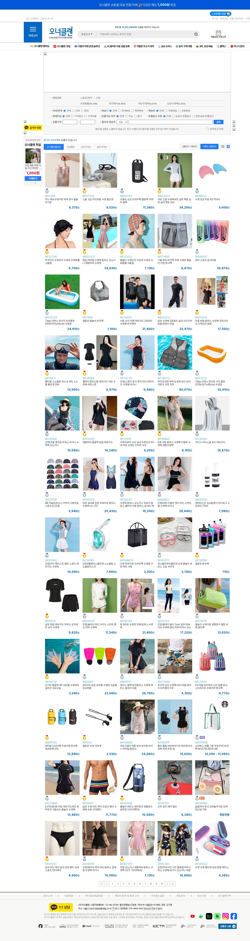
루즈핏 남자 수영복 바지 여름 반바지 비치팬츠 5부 (174, 687)
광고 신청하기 (32, 18)
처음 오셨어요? (236, 18)
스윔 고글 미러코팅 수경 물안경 (98, 199)
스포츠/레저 (86, 97)
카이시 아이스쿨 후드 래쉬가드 (210, 442)
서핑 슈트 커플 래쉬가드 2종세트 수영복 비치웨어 (136, 322)
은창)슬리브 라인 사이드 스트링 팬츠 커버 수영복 (99, 626)
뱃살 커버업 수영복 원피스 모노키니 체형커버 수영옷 (99, 261)
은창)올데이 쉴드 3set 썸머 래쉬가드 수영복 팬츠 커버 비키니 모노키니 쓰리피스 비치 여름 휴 (174, 627)
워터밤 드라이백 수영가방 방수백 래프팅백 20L (61, 747)
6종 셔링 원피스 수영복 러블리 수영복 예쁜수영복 (174, 444)
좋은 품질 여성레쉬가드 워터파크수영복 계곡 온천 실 (175, 747)
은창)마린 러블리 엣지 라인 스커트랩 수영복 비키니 (174, 504)
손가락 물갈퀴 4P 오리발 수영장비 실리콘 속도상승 (62, 687)
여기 (159, 129)
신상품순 (71, 147)
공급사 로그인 (47, 18)
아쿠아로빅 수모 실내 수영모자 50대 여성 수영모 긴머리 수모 (137, 444)
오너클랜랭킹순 (54, 147)
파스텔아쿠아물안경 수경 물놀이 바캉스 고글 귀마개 (175, 565)
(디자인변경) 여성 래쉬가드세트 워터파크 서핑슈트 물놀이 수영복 (62, 808)
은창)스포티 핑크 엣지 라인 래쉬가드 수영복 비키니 (137, 383)
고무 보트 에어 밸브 (167, 806)
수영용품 (88, 103)
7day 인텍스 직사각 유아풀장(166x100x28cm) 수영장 (59, 322)
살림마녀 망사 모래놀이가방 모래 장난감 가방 (211, 808)
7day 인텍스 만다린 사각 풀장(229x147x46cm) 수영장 (210, 383)
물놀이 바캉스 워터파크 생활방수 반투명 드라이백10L (136, 808)
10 (162, 883)
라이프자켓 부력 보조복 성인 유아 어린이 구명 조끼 (174, 383)
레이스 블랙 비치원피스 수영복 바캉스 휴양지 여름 (136, 687)
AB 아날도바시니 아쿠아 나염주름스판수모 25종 (62, 504)
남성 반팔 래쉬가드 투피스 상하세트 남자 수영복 (61, 626)
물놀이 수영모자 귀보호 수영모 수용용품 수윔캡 (136, 261)
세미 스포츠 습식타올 (205, 260)
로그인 (215, 18)
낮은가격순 (86, 147)
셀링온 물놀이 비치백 (93, 320)
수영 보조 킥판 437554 (207, 199)
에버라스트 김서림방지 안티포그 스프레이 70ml (212, 504)
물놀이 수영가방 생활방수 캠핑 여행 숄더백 (211, 626)
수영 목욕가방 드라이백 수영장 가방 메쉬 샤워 (136, 565)
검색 (219, 122)
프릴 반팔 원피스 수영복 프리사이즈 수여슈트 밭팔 (211, 322)
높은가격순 (102, 147)
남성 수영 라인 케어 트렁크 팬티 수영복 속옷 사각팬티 (100, 808)
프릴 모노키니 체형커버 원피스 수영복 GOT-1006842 (136, 869)
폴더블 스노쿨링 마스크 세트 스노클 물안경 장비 (61, 383)
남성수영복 (176, 103)
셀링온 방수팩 (202, 563)
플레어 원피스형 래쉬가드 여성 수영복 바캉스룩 (99, 383)
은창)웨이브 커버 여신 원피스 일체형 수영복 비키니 (99, 869)
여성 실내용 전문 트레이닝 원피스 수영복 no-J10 (99, 504)
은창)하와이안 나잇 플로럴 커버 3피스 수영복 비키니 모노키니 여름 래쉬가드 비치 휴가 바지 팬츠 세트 (174, 870)
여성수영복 (147, 103)
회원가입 (224, 18)
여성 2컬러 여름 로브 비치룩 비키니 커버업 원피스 (136, 747)
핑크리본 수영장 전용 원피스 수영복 (136, 626)
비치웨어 (117, 103)
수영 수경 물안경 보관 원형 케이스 (212, 867)
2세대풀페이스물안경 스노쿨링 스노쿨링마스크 (99, 565)
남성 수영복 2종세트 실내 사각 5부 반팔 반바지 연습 (175, 322)
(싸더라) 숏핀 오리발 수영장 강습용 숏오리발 (100, 687)
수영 (98, 97)
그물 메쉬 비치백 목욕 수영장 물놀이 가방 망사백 (174, 261)
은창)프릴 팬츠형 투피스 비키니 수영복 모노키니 (62, 444)
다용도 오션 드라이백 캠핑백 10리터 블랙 (137, 201)
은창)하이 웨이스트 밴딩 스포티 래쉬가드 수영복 (62, 565)
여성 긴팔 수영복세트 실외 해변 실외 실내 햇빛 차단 (174, 201)
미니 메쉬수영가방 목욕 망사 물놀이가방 (61, 201)
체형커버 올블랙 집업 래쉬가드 (98, 442)
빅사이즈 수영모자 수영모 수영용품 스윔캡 (62, 261)
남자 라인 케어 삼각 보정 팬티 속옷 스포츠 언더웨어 (62, 869)
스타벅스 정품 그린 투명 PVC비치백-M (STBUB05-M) (212, 747)
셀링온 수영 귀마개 (92, 745)
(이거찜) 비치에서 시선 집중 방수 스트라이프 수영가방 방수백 (211, 687)
